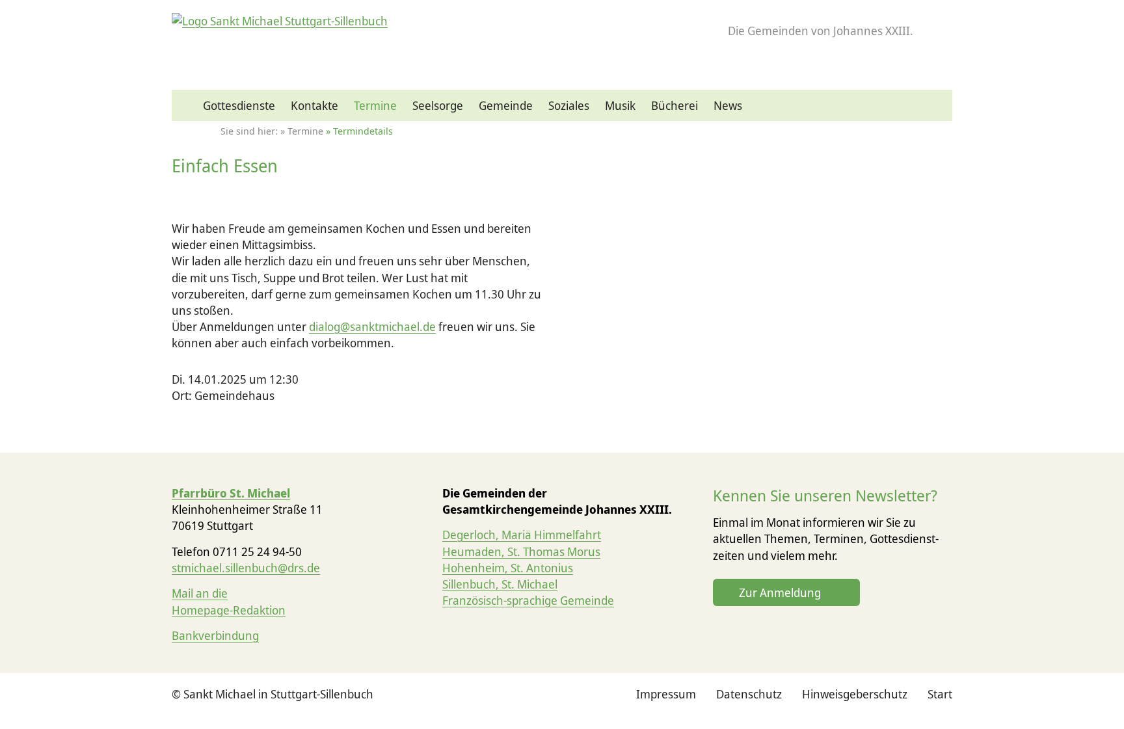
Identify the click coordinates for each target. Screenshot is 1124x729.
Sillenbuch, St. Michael (499, 584)
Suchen (938, 111)
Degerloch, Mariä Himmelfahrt (521, 534)
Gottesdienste (239, 105)
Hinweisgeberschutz (854, 694)
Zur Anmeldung (780, 592)
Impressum (666, 694)
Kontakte (314, 105)
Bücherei (674, 105)
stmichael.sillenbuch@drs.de (246, 568)
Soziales (568, 105)
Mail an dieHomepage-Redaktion (229, 601)
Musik (620, 105)
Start (940, 694)
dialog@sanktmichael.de (372, 326)
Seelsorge (437, 105)
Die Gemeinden (820, 30)
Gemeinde (506, 105)
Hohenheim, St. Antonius (507, 568)
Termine (375, 105)
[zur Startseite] (280, 21)
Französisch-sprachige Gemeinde (528, 600)
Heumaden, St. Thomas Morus (521, 551)
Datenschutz (749, 694)
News (728, 105)
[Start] (187, 106)
